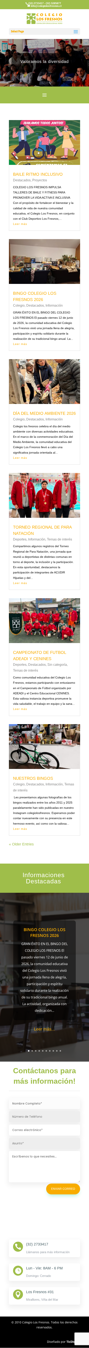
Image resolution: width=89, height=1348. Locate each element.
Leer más (20, 224)
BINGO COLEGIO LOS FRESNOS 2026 (44, 932)
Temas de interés (59, 539)
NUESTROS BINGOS (33, 778)
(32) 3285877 (53, 3)
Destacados (22, 180)
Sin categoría (57, 664)
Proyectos (39, 180)
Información (54, 305)
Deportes (19, 539)
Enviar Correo (63, 1188)
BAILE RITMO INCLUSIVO (38, 174)
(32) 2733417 (36, 3)
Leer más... (44, 1029)
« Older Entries (21, 844)
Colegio (19, 305)
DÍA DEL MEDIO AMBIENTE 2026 (44, 413)
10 (60, 1051)
